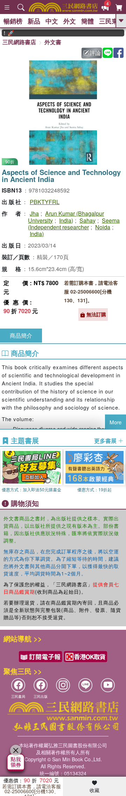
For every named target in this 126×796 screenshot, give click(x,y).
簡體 (87, 21)
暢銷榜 (13, 21)
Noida (102, 227)
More (115, 422)
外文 (69, 21)
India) (66, 220)
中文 (52, 21)
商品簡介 (21, 335)
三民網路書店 (19, 42)
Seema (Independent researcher (74, 223)
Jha (34, 213)
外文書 (52, 42)
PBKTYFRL (44, 202)
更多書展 (106, 440)
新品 (34, 21)
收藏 (94, 790)
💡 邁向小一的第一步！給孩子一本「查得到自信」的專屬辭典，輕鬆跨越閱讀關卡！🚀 (5, 32)
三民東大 (111, 21)
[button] (120, 472)
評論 (95, 53)
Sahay (87, 220)
